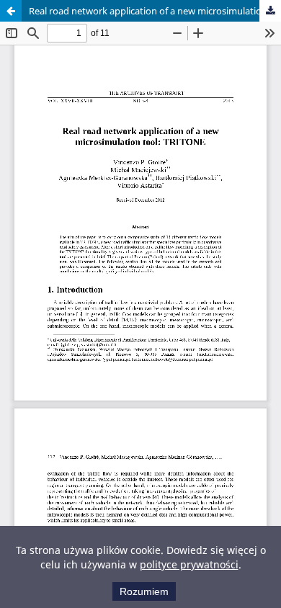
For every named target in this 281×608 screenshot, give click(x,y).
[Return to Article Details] (11, 11)
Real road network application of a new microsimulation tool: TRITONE (155, 10)
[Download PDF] (270, 11)
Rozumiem (144, 591)
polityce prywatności (189, 564)
